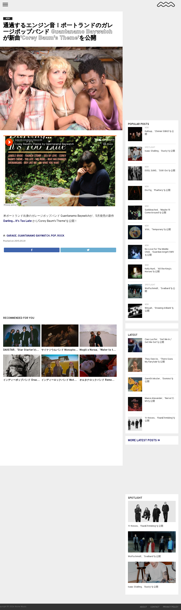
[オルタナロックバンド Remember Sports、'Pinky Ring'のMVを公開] (98, 376)
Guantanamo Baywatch (34, 236)
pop (53, 236)
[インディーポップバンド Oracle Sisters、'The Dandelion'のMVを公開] (21, 376)
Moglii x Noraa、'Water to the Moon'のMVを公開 (109, 350)
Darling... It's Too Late (17, 221)
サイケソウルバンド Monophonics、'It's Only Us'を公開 (73, 350)
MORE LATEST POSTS (142, 440)
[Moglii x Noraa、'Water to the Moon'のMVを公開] (98, 346)
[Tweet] (88, 249)
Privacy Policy (170, 607)
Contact (154, 607)
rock (60, 236)
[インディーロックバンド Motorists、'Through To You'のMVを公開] (59, 376)
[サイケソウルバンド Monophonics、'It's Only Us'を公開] (59, 346)
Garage (12, 236)
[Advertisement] (60, 282)
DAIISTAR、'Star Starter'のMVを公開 (25, 350)
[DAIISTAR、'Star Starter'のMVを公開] (21, 346)
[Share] (32, 249)
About (143, 607)
